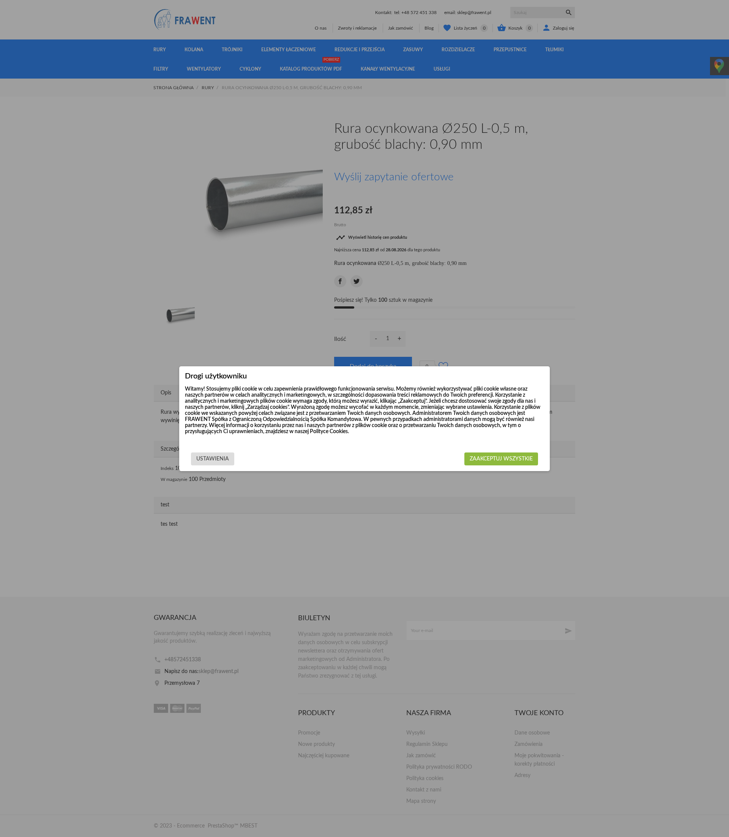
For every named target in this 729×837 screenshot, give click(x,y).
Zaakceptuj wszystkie (501, 459)
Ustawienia (212, 459)
